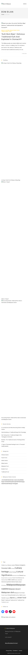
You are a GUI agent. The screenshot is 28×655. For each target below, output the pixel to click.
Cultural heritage (12, 572)
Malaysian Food (14, 30)
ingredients (8, 581)
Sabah (2, 483)
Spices (12, 598)
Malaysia (11, 584)
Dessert (21, 575)
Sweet (3, 600)
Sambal (24, 595)
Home (2, 14)
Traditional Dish (13, 600)
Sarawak (6, 483)
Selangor (10, 483)
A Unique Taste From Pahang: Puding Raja (10, 180)
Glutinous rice (21, 577)
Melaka (22, 479)
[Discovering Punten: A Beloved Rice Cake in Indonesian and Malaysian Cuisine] (14, 358)
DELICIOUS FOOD (15, 575)
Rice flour (17, 595)
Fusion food (15, 577)
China (6, 565)
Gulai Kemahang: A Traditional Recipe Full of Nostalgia (13, 432)
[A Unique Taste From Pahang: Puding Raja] (14, 120)
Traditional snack (5, 602)
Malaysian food (17, 592)
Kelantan (9, 479)
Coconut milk (6, 568)
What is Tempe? (5, 299)
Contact (16, 643)
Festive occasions (8, 577)
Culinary (12, 568)
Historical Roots (4, 579)
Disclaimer (11, 643)
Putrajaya (22, 481)
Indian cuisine (11, 579)
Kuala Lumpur (14, 479)
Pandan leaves (4, 595)
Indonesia (3, 581)
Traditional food (20, 600)
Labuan (18, 479)
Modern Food (4, 469)
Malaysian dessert (14, 589)
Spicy (16, 597)
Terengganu (15, 483)
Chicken (3, 565)
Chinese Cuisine (4, 454)
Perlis (19, 481)
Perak (17, 481)
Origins (23, 592)
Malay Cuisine (5, 30)
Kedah (5, 479)
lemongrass (3, 585)
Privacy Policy (9, 650)
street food (21, 598)
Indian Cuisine (4, 460)
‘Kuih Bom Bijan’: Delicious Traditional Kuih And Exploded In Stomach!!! (13, 36)
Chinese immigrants (20, 565)
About (6, 643)
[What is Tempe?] (14, 239)
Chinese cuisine (11, 565)
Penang (14, 481)
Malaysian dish (7, 592)
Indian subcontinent (18, 579)
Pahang (10, 481)
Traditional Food (6, 31)
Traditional (7, 600)
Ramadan (13, 595)
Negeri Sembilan (5, 481)
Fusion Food (4, 457)
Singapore (8, 597)
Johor (2, 479)
